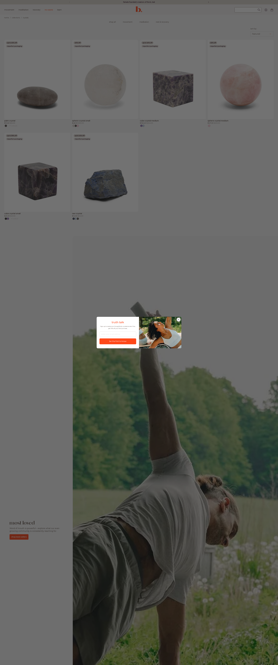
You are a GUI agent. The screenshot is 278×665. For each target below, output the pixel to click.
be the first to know (117, 341)
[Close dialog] (178, 319)
